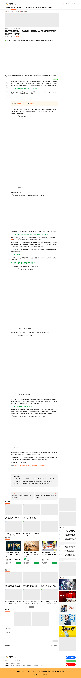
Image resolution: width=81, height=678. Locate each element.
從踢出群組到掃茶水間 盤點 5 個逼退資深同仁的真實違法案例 (49, 585)
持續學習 (13, 7)
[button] (75, 4)
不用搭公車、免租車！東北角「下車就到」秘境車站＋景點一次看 (70, 535)
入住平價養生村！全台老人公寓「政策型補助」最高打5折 (70, 555)
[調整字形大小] (6, 97)
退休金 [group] (12, 11)
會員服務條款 (35, 665)
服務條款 (34, 671)
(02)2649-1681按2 (27, 660)
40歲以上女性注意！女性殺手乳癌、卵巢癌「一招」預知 (13, 534)
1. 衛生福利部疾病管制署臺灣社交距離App (22, 465)
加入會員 (12, 665)
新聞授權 (29, 671)
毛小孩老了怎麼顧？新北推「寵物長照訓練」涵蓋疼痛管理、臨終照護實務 (70, 539)
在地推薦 (19, 7)
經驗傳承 (18, 28)
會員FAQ (18, 663)
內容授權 (24, 662)
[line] (69, 4)
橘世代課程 (13, 663)
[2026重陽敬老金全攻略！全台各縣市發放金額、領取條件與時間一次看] (61, 531)
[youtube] (71, 4)
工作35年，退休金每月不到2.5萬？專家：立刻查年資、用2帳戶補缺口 (69, 547)
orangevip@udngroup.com (16, 660)
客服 (25, 671)
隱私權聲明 (42, 671)
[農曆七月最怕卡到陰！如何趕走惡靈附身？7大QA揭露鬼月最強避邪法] (13, 577)
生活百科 (24, 7)
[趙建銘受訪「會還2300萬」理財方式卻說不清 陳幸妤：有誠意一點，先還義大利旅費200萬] (31, 577)
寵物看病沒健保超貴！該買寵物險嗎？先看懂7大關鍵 (13, 602)
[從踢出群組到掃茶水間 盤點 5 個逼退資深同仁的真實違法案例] (49, 577)
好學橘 (12, 28)
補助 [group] (22, 11)
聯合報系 (48, 671)
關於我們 (57, 671)
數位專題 (44, 7)
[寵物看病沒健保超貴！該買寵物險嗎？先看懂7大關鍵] (13, 594)
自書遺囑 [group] (17, 11)
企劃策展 (50, 7)
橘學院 (39, 7)
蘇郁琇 (19, 490)
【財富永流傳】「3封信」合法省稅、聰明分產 (13, 517)
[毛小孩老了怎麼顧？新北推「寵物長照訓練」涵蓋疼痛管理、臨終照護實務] (61, 539)
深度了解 (18, 563)
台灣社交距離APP (30, 490)
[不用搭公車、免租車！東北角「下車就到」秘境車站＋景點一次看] (61, 535)
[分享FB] (6, 82)
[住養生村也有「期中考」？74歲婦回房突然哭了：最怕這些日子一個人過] (61, 551)
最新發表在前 (54, 645)
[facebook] (67, 4)
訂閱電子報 (23, 665)
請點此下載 (19, 104)
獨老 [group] (26, 11)
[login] (73, 4)
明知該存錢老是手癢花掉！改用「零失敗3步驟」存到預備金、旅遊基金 (31, 602)
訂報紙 (52, 671)
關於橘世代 (13, 662)
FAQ (23, 671)
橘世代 (6, 28)
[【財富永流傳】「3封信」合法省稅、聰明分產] (13, 509)
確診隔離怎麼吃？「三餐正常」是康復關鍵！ (31, 534)
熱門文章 (61, 527)
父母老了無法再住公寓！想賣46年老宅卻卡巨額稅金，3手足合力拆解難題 (49, 602)
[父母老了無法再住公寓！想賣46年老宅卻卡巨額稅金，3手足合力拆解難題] (49, 594)
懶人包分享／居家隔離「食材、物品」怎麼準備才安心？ (31, 517)
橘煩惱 (35, 7)
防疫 (24, 490)
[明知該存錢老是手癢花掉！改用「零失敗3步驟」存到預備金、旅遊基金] (31, 594)
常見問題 (29, 665)
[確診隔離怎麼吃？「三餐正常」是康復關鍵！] (31, 526)
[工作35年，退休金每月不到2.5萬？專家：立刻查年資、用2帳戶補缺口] (61, 547)
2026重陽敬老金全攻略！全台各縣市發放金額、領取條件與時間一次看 (70, 531)
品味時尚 (30, 7)
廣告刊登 (19, 662)
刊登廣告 (19, 671)
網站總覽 (62, 671)
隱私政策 (41, 665)
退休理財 (8, 7)
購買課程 (63, 3)
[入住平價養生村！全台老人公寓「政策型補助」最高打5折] (61, 555)
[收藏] (6, 93)
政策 (37, 490)
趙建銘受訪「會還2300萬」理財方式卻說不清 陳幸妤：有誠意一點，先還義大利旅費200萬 (31, 585)
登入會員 (18, 665)
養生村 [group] (7, 11)
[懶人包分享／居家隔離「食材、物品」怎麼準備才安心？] (31, 509)
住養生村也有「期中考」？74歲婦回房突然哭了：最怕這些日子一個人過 (70, 551)
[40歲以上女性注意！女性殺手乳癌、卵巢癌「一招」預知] (13, 526)
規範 (6, 641)
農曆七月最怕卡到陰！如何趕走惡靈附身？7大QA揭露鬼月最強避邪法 (13, 585)
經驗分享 (14, 490)
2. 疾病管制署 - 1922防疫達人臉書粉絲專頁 (37, 465)
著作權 (38, 671)
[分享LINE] (6, 86)
